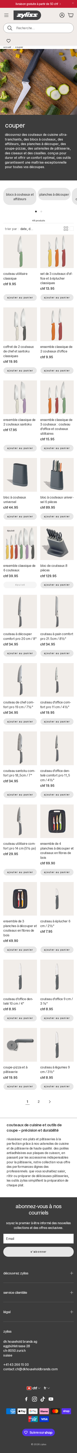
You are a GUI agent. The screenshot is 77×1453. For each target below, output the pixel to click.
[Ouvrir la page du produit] (20, 251)
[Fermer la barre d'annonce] (73, 3)
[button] (38, 28)
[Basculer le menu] (6, 15)
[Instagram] (34, 1399)
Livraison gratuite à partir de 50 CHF (37, 3)
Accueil (7, 47)
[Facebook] (26, 1399)
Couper (19, 47)
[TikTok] (42, 1399)
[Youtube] (50, 1399)
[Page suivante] (49, 1101)
